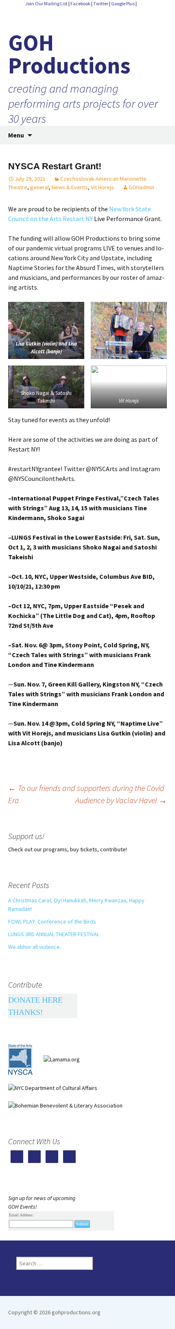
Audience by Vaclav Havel (121, 800)
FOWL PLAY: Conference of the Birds (52, 921)
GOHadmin (141, 187)
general (39, 187)
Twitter (100, 3)
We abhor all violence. (34, 946)
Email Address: (21, 1215)
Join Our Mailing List (46, 3)
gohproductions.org (75, 1312)
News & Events (70, 187)
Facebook (80, 3)
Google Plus (123, 3)
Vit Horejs (102, 187)
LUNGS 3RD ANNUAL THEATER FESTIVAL (53, 934)
